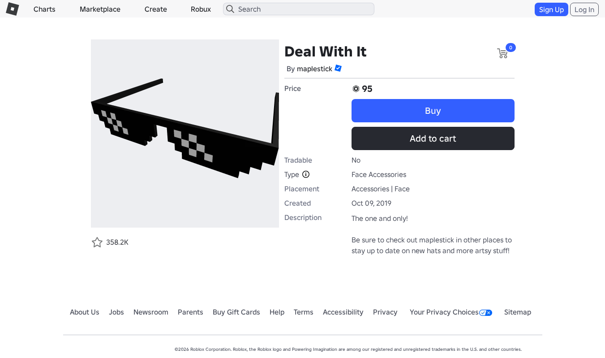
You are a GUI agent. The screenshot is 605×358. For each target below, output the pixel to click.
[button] (338, 68)
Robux (201, 8)
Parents (190, 311)
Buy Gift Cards (236, 311)
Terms (303, 311)
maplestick (314, 68)
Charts (45, 8)
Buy (433, 110)
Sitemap (517, 311)
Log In (584, 9)
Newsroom (150, 311)
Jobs (116, 311)
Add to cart (433, 138)
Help (277, 311)
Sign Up (551, 9)
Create (156, 8)
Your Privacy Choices (444, 311)
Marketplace (100, 8)
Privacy (385, 311)
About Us (84, 311)
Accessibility (343, 311)
